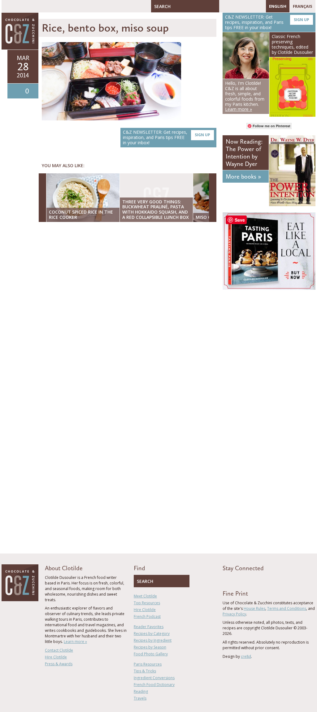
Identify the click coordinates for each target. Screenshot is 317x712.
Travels (140, 698)
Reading (141, 691)
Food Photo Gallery (151, 654)
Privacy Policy (234, 614)
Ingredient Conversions (154, 677)
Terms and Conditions (286, 608)
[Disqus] (129, 306)
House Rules (254, 608)
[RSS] (259, 6)
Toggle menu (8, 6)
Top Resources (147, 603)
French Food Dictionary (154, 684)
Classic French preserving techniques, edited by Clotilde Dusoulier (292, 44)
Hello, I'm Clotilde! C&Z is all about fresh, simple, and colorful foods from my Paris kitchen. (244, 96)
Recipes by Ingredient (153, 640)
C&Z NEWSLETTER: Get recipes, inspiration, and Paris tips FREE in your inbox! (166, 137)
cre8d (246, 656)
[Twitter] (232, 6)
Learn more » (75, 641)
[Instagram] (250, 6)
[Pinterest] (241, 6)
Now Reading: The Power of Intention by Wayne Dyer (244, 152)
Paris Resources (148, 664)
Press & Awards (58, 663)
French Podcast (147, 616)
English (277, 6)
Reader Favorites (148, 626)
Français (302, 6)
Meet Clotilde (145, 596)
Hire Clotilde (56, 657)
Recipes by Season (150, 647)
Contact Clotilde (59, 650)
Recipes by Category (152, 633)
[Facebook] (223, 6)
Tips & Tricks (145, 671)
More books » (243, 176)
